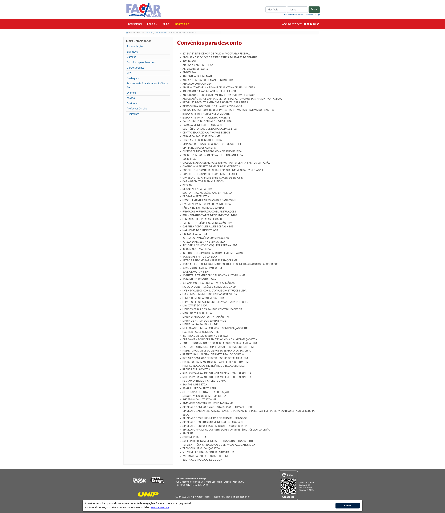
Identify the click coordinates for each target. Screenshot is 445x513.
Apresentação (135, 46)
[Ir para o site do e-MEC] (296, 485)
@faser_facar (223, 496)
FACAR (148, 32)
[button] (159, 507)
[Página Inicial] (144, 9)
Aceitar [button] (347, 505)
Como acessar (311, 15)
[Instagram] (314, 24)
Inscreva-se (182, 24)
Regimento (133, 114)
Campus (131, 57)
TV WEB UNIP (185, 496)
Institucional (134, 24)
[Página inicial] (127, 32)
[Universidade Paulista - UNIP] (148, 494)
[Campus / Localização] (308, 24)
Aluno (166, 24)
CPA (129, 73)
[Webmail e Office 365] (305, 24)
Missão (131, 98)
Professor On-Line (137, 108)
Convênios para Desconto (141, 62)
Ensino (151, 24)
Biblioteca (132, 51)
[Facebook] (311, 24)
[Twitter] (318, 24)
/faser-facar (204, 496)
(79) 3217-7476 (293, 24)
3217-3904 (203, 485)
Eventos (131, 92)
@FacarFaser (242, 496)
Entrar (314, 9)
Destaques (133, 78)
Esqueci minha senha (293, 15)
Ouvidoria (132, 103)
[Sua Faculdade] (157, 480)
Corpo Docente (135, 67)
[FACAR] (139, 480)
